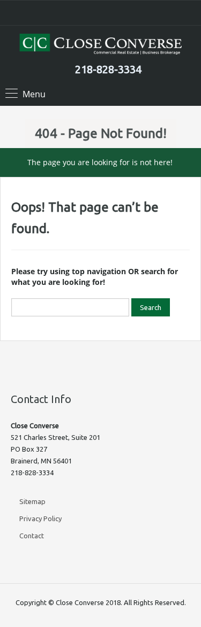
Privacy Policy (40, 518)
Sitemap (32, 501)
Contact (31, 535)
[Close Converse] (100, 45)
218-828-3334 (108, 69)
